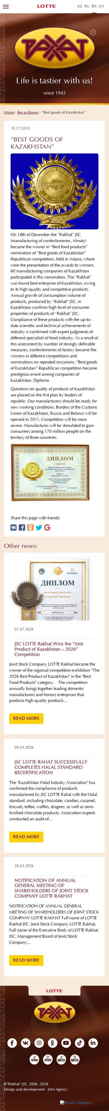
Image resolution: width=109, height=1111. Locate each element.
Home (9, 113)
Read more (26, 719)
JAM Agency (57, 1090)
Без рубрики (27, 113)
